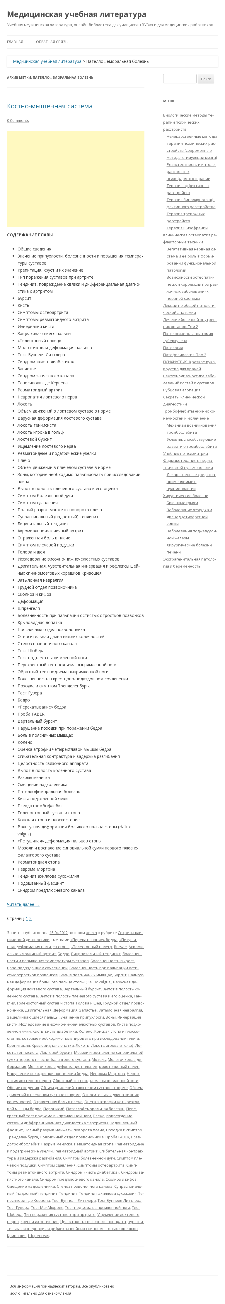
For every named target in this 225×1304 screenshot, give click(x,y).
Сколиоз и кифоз (121, 1179)
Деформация (65, 1010)
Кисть (38, 1031)
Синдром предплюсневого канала (72, 1179)
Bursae (120, 946)
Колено (86, 1031)
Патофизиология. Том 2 (184, 354)
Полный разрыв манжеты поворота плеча (64, 1130)
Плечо (99, 1115)
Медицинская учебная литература (76, 14)
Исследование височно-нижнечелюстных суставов (67, 1024)
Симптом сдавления (57, 1165)
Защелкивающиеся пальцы (33, 1017)
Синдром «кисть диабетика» (92, 1172)
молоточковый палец (119, 1066)
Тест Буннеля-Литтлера (74, 1200)
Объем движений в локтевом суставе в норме (84, 1087)
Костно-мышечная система (50, 105)
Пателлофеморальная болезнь (95, 1108)
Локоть (82, 1045)
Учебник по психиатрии (185, 453)
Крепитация (18, 1045)
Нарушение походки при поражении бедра (47, 1073)
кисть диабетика (61, 1031)
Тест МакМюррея (47, 1207)
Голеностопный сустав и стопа (45, 1003)
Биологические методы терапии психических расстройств (188, 122)
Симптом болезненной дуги (89, 1158)
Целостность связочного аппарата (93, 1221)
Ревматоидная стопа (94, 1144)
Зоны (111, 1017)
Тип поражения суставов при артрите (60, 1214)
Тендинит (68, 1193)
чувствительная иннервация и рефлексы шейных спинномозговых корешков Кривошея (75, 1228)
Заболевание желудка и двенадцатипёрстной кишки (189, 516)
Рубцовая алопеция (181, 390)
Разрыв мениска (56, 1144)
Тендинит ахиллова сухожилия (108, 1193)
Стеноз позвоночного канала (84, 1186)
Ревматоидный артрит (76, 1151)
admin (91, 932)
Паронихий (53, 1108)
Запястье (88, 1010)
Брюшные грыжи (182, 502)
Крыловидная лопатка (53, 1045)
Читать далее (23, 904)
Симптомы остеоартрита (101, 1165)
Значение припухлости (82, 1017)
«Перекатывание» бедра (93, 939)
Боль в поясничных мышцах (85, 974)
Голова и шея (88, 1003)
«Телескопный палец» (91, 946)
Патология (173, 347)
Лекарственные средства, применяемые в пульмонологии (191, 481)
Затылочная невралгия (120, 1010)
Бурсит (120, 974)
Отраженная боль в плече (58, 1101)
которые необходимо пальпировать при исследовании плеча (80, 1038)
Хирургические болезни (185, 495)
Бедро (63, 953)
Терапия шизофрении (187, 227)
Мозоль (99, 1059)
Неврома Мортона (107, 1073)
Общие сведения (23, 1087)
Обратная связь (52, 41)
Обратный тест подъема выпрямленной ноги (95, 1080)
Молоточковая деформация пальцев (62, 1066)
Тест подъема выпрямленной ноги (97, 1207)
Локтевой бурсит (56, 1052)
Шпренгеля (38, 1235)
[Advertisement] (75, 179)
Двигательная (38, 1010)
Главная (15, 41)
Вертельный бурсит (82, 989)
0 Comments (18, 120)
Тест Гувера (18, 1207)
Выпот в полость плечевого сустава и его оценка (86, 996)
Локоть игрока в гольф (112, 1045)
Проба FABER (117, 1137)
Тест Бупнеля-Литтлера (120, 1200)
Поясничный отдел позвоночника (72, 1137)
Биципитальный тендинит (96, 953)
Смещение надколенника (31, 1186)
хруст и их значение (40, 1221)
